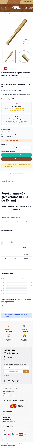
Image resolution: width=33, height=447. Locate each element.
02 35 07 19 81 (20, 109)
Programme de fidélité (9, 396)
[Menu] (2, 8)
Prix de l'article (5, 129)
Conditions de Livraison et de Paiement (14, 400)
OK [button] (26, 371)
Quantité (4, 144)
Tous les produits (8, 415)
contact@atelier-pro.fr (16, 110)
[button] (1, 31)
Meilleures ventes (8, 426)
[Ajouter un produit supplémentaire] (26, 147)
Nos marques (6, 417)
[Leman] (16, 68)
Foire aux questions (8, 391)
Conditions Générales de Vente (9, 444)
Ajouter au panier (16, 155)
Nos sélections (7, 419)
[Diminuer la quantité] (6, 147)
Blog (4, 393)
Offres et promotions (9, 422)
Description (5, 185)
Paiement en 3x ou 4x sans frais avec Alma (15, 398)
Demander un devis (17, 159)
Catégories (10, 14)
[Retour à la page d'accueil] (11, 352)
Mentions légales (23, 444)
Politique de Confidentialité (8, 445)
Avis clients (15, 185)
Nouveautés (6, 424)
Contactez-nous (15, 2)
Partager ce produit (17, 173)
